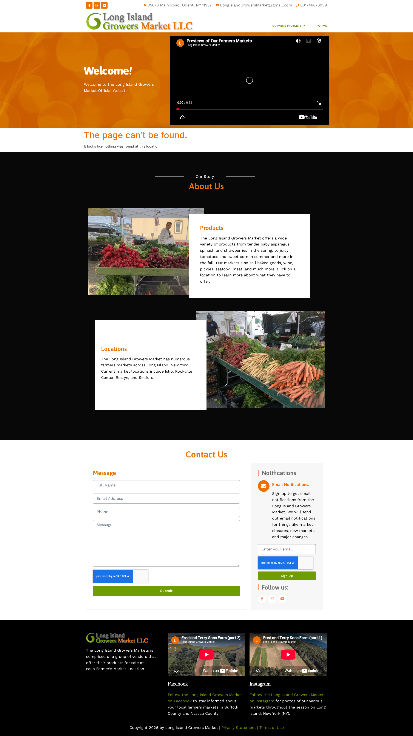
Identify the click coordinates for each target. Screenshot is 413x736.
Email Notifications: (290, 484)
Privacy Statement (239, 727)
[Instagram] (97, 5)
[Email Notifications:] (264, 486)
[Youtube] (104, 5)
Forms (321, 25)
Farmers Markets (286, 25)
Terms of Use (271, 727)
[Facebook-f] (89, 5)
